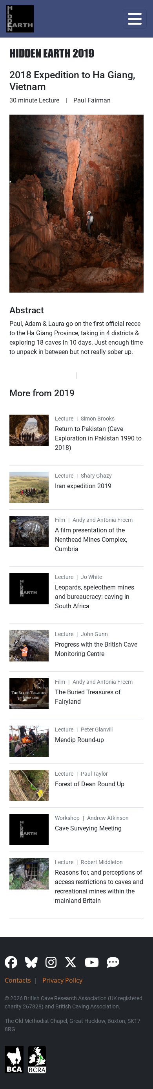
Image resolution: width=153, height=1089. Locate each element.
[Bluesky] (34, 964)
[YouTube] (95, 964)
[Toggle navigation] (135, 19)
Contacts (18, 980)
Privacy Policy (62, 980)
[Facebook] (14, 964)
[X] (73, 964)
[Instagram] (54, 964)
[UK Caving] (116, 964)
